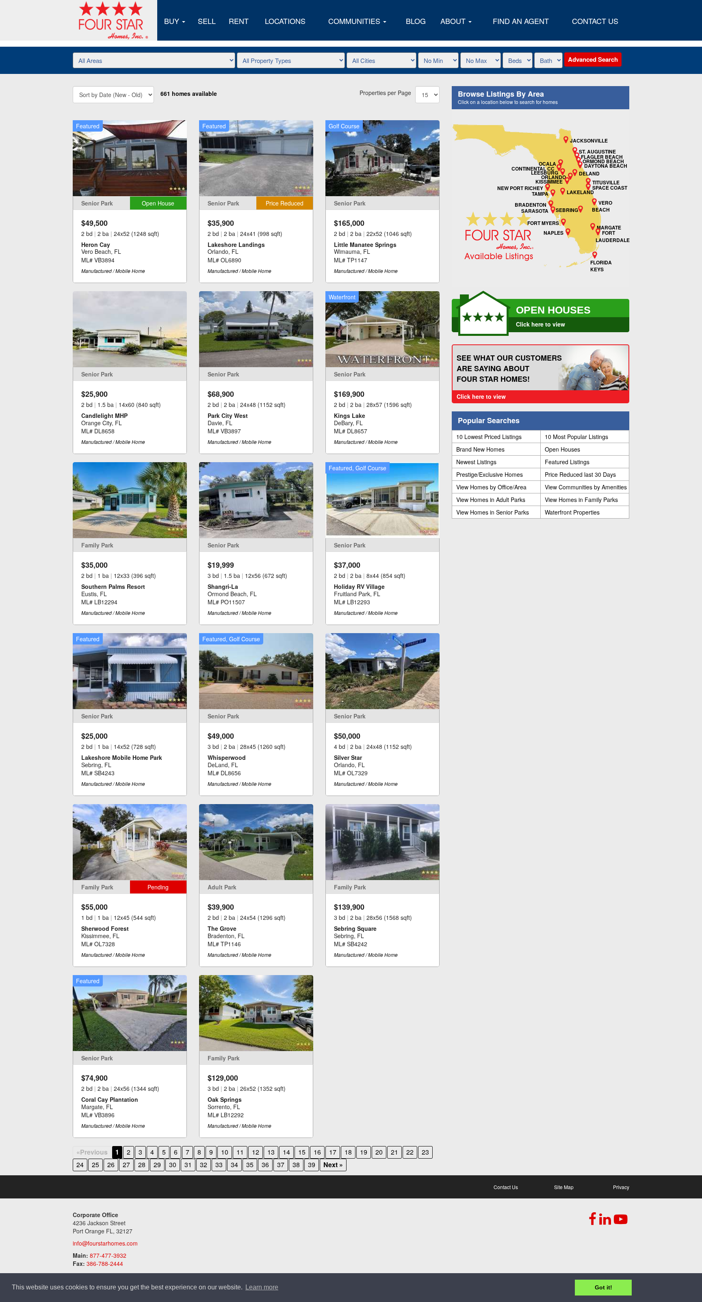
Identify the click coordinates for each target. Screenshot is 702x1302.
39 (311, 1164)
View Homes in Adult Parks (490, 499)
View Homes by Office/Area (491, 487)
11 (240, 1152)
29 (157, 1164)
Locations (285, 20)
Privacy (621, 1186)
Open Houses (562, 449)
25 (95, 1164)
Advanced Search (593, 59)
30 (172, 1164)
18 (348, 1152)
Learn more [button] (261, 1287)
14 (286, 1152)
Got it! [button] (603, 1287)
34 (234, 1164)
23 (425, 1152)
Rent (239, 20)
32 (203, 1164)
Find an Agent (521, 20)
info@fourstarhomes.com (105, 1243)
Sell (207, 20)
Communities (355, 20)
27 (126, 1164)
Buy (172, 20)
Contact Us (595, 20)
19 (363, 1152)
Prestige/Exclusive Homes (489, 474)
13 (271, 1152)
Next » (333, 1164)
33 (219, 1164)
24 (80, 1164)
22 (410, 1152)
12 (255, 1152)
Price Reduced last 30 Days (580, 474)
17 (332, 1152)
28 (141, 1164)
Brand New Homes (480, 449)
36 (265, 1164)
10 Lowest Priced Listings (489, 437)
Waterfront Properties (572, 512)
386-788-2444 (105, 1263)
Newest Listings (476, 462)
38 (296, 1164)
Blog (416, 20)
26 (111, 1164)
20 (379, 1152)
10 (224, 1152)
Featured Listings (567, 462)
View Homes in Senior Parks (492, 512)
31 (188, 1164)
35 (250, 1164)
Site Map (564, 1186)
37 (280, 1164)
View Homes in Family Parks (581, 499)
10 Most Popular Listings (576, 437)
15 (302, 1152)
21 (394, 1152)
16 (317, 1152)
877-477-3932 (108, 1255)
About (454, 20)
